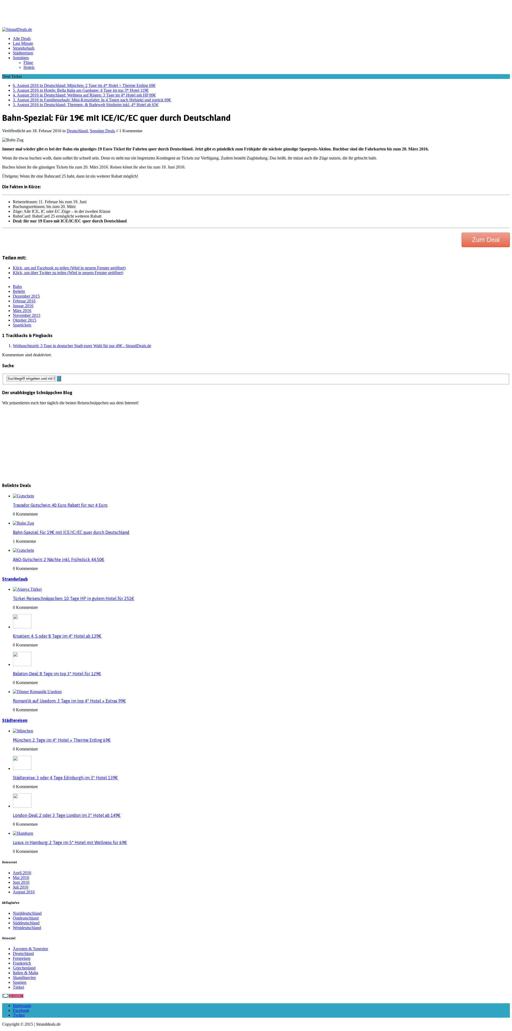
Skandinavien (24, 977)
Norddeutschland (27, 913)
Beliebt (19, 291)
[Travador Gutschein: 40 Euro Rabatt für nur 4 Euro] (23, 496)
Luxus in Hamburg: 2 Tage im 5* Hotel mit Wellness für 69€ (70, 842)
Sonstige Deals (102, 131)
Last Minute (23, 43)
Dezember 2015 (26, 296)
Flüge (28, 62)
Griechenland (24, 968)
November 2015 (26, 315)
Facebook (21, 1010)
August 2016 (24, 892)
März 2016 (22, 310)
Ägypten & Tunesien (30, 948)
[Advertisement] (99, 14)
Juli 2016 (20, 887)
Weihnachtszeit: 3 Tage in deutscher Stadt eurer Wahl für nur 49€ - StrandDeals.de (82, 345)
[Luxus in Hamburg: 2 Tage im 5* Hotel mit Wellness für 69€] (23, 833)
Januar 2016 (23, 305)
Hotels (28, 67)
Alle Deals (22, 38)
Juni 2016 (21, 882)
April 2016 (22, 872)
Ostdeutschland (26, 918)
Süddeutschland (26, 923)
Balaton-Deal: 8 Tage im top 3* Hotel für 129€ (57, 673)
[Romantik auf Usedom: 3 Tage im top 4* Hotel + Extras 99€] (37, 691)
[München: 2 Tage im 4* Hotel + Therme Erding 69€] (23, 731)
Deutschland (77, 131)
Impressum (22, 1005)
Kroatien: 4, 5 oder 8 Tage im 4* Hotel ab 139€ (57, 636)
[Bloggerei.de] (12, 996)
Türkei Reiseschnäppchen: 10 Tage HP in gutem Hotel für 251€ (73, 598)
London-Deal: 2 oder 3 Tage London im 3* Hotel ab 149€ (67, 815)
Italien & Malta (25, 972)
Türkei (18, 987)
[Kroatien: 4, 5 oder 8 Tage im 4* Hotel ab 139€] (22, 627)
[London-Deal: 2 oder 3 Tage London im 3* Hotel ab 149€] (22, 806)
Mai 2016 (21, 877)
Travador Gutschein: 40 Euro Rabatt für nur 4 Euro (60, 505)
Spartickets (22, 325)
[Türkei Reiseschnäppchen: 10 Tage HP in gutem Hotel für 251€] (27, 589)
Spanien (19, 982)
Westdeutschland (27, 927)
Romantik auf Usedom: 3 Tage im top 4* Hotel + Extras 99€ (69, 700)
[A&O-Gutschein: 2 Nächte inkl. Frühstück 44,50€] (23, 550)
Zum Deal (485, 239)
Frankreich (22, 963)
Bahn (17, 286)
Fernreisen (21, 958)
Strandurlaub (23, 48)
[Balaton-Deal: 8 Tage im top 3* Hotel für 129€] (22, 664)
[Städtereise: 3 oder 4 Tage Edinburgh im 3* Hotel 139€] (22, 768)
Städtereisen (23, 53)
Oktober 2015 (24, 320)
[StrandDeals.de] (256, 29)
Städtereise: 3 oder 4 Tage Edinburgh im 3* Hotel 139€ (65, 777)
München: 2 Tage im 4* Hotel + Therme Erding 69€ (62, 740)
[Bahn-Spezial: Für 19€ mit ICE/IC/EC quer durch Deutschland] (23, 523)
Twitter (19, 1015)
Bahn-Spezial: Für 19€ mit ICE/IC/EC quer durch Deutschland (71, 532)
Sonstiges (21, 57)
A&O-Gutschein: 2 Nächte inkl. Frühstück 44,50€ (58, 559)
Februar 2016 (24, 301)
